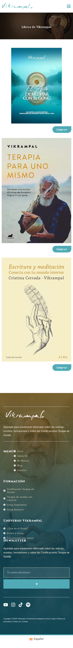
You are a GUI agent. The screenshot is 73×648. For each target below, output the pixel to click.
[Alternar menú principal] (68, 6)
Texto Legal (50, 619)
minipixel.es (41, 619)
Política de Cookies (20, 621)
